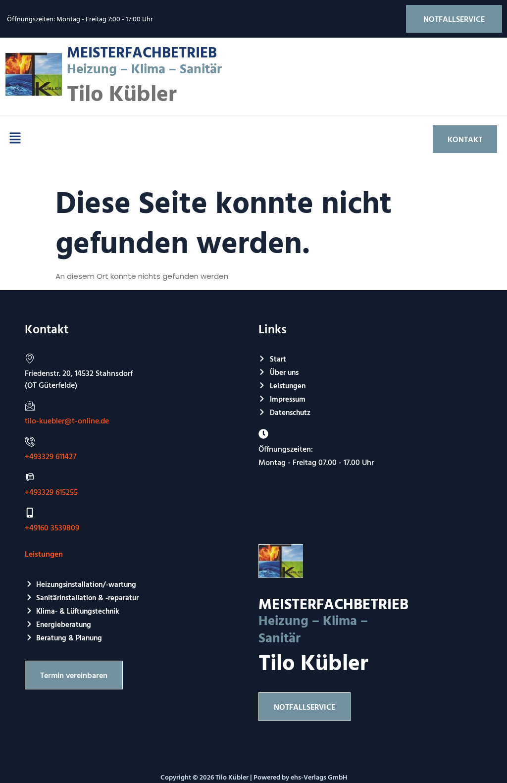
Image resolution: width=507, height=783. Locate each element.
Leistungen (44, 554)
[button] (15, 139)
